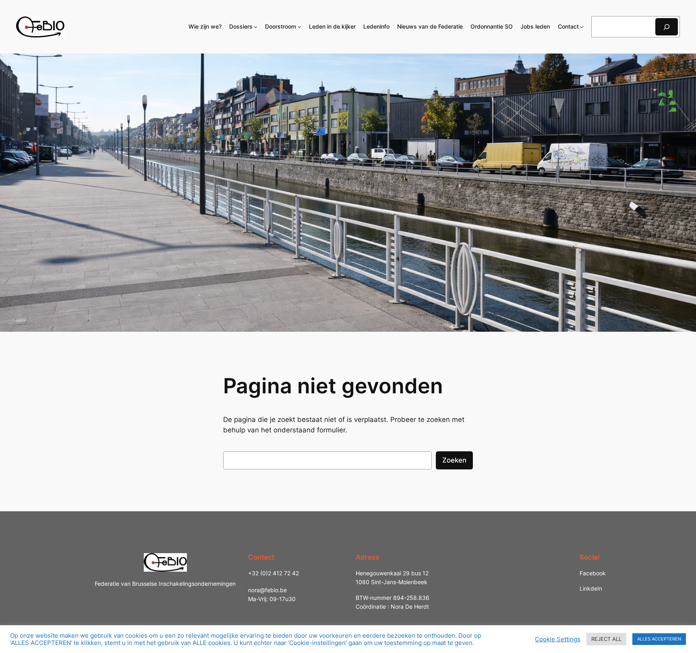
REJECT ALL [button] (606, 639)
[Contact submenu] (582, 27)
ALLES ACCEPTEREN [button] (659, 639)
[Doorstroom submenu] (299, 27)
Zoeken (454, 460)
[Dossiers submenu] (255, 27)
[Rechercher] (666, 26)
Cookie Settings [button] (557, 639)
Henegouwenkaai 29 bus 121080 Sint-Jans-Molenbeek (392, 577)
